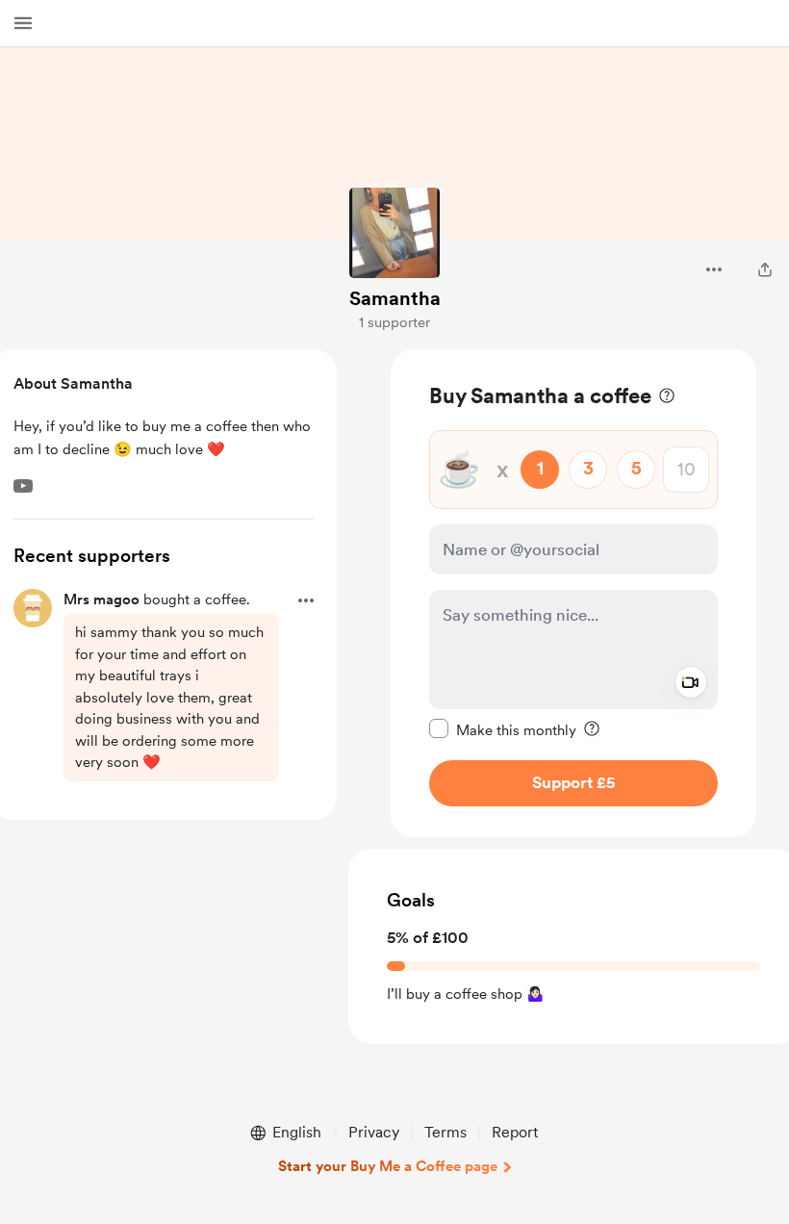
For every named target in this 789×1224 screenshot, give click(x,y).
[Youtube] (23, 486)
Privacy (373, 1132)
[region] (573, 593)
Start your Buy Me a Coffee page (387, 1166)
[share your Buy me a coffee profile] (765, 269)
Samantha (395, 298)
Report (515, 1132)
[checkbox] (502, 729)
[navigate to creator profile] (394, 233)
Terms (445, 1132)
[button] (23, 23)
